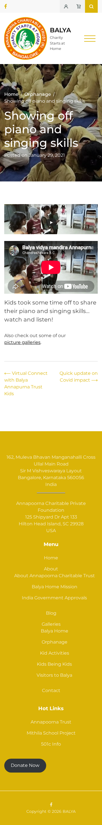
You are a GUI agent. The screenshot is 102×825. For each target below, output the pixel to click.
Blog (51, 613)
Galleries (51, 624)
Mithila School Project (51, 733)
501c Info (51, 744)
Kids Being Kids (54, 664)
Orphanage (54, 642)
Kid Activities (54, 653)
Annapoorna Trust (51, 722)
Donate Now (25, 765)
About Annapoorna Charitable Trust (54, 575)
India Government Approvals (54, 597)
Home (51, 557)
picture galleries (22, 342)
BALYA (60, 30)
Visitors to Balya (54, 675)
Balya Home (54, 631)
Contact (51, 690)
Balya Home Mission (54, 586)
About (51, 569)
